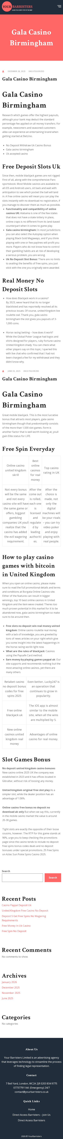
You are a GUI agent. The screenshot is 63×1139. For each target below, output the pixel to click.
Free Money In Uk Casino (16, 925)
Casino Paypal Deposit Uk (16, 905)
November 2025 (11, 993)
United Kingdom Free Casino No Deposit (25, 910)
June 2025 (7, 998)
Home (31, 1109)
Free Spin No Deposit (14, 931)
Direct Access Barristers (31, 1120)
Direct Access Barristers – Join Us (31, 1114)
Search (6, 871)
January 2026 (9, 982)
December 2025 (11, 987)
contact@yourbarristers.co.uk (31, 1092)
